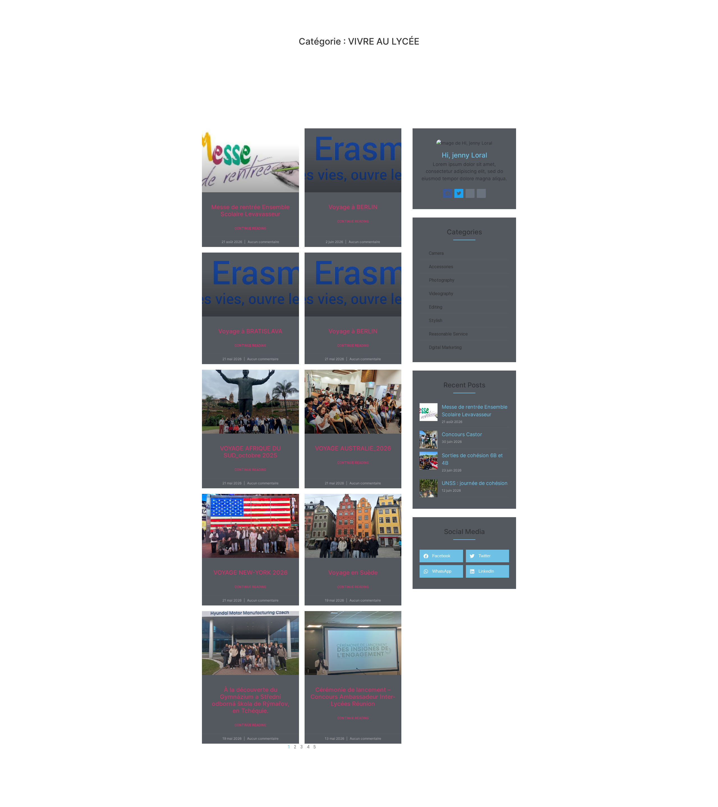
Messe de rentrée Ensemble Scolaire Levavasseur (250, 211)
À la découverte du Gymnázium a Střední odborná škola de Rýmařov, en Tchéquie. (250, 700)
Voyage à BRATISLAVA (250, 331)
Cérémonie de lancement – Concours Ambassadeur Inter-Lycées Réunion (352, 696)
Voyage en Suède (353, 572)
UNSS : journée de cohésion (475, 483)
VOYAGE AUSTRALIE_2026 (353, 448)
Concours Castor (462, 434)
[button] (441, 556)
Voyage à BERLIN (353, 207)
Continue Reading (250, 228)
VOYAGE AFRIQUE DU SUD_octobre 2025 (250, 452)
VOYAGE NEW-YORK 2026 (250, 572)
